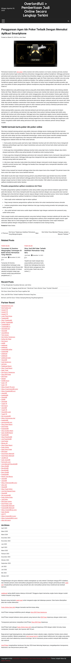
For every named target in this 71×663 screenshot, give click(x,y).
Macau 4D (4, 443)
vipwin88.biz (5, 333)
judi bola (4, 364)
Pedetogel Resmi (6, 366)
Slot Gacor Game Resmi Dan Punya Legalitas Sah (15, 291)
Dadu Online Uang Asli (8, 607)
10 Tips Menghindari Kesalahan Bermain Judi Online (16, 285)
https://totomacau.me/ (8, 418)
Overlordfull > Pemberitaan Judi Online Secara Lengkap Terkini (35, 9)
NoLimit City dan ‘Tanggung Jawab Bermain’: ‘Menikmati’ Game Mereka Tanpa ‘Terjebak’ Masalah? (29, 288)
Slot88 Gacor (5, 381)
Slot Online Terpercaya (8, 337)
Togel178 (4, 403)
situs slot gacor (6, 520)
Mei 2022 (4, 573)
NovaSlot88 (4, 468)
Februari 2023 (5, 553)
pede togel (19, 600)
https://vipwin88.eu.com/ (9, 510)
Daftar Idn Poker (6, 339)
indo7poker (4, 441)
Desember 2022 (5, 557)
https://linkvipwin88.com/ (9, 483)
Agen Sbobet (5, 512)
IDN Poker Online (6, 501)
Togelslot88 (4, 318)
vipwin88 (4, 393)
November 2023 (5, 541)
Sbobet (3, 378)
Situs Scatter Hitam (7, 431)
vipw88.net (4, 458)
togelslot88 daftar (6, 349)
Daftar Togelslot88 (7, 322)
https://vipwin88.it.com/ (8, 516)
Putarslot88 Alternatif (7, 506)
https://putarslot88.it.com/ (9, 518)
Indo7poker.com (6, 308)
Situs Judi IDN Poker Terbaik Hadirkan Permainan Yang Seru (35, 250)
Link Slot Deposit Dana (8, 491)
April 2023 (4, 547)
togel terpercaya (6, 362)
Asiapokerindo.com (7, 306)
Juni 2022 (4, 569)
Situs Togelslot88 (6, 320)
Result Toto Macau (7, 476)
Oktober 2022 (5, 560)
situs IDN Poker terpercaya (39, 612)
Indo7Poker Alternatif (7, 453)
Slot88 (3, 399)
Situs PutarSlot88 (6, 437)
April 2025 (4, 528)
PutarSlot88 (5, 428)
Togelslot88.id (5, 324)
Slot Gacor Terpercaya (8, 372)
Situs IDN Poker (6, 374)
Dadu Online (5, 447)
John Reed (22, 37)
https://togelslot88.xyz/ (8, 391)
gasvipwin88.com (6, 422)
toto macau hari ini (32, 636)
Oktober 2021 (5, 576)
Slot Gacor (4, 341)
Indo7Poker (4, 426)
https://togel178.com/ (8, 387)
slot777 (3, 514)
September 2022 (6, 563)
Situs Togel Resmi (6, 368)
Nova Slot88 (5, 466)
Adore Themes (5, 660)
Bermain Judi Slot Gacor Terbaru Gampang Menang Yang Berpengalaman (22, 298)
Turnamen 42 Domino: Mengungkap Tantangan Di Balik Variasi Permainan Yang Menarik (11, 251)
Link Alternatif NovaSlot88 (9, 464)
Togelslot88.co (5, 326)
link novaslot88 (6, 416)
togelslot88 (4, 351)
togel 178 (4, 383)
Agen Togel (4, 370)
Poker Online (11, 225)
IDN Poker (4, 376)
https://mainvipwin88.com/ (9, 389)
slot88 (3, 343)
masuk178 (4, 310)
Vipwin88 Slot (5, 329)
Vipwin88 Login (6, 412)
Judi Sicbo (4, 499)
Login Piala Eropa (6, 316)
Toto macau (5, 335)
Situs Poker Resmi (6, 424)
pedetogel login (6, 358)
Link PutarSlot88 (6, 439)
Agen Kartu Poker (6, 449)
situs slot (4, 485)
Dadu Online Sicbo (7, 497)
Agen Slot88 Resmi (7, 433)
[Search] (68, 21)
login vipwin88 (5, 460)
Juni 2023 (4, 544)
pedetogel (4, 345)
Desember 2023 (5, 538)
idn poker (20, 72)
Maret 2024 (4, 534)
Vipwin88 (4, 331)
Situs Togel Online (6, 489)
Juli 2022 (3, 566)
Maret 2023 (4, 550)
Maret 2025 (4, 531)
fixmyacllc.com (6, 462)
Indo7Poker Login (6, 503)
